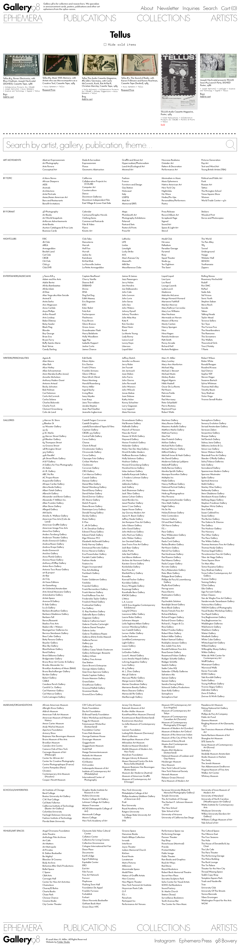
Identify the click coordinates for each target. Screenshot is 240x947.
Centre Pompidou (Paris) (54, 767)
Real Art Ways (168, 862)
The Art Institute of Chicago (175, 798)
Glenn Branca (89, 323)
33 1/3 (45, 429)
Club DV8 (46, 267)
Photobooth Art (129, 214)
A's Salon (46, 467)
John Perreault (129, 383)
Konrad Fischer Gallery (133, 579)
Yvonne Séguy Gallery (212, 686)
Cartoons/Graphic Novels (94, 214)
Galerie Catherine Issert (94, 620)
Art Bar (45, 575)
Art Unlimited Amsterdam (54, 588)
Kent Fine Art (128, 569)
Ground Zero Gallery (92, 694)
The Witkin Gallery (210, 541)
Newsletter (168, 8)
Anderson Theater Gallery (55, 537)
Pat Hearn (166, 389)
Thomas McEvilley (210, 386)
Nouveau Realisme (171, 159)
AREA (45, 245)
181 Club (46, 241)
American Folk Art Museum (55, 714)
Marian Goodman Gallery (134, 684)
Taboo (204, 311)
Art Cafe (46, 840)
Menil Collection (130, 736)
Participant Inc (129, 900)
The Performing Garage (212, 855)
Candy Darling (49, 349)
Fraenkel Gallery (90, 585)
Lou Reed (166, 282)
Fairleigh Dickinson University (56, 814)
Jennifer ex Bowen (131, 360)
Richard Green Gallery (173, 620)
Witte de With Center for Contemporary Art (213, 657)
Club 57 (46, 264)
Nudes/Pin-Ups (169, 197)
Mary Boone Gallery (171, 423)
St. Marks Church (170, 891)
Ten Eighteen (168, 264)
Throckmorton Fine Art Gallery (216, 553)
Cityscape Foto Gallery (93, 458)
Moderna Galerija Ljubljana (175, 461)
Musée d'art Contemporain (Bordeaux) (175, 745)
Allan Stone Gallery (51, 506)
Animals (46, 187)
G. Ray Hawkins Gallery (93, 611)
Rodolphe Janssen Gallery (174, 642)
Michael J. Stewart (170, 370)
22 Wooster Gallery (51, 426)
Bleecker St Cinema (51, 859)
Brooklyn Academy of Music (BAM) (59, 668)
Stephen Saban (208, 301)
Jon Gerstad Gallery (132, 541)
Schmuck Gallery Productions (176, 687)
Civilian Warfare (90, 461)
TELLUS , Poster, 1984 (177, 113)
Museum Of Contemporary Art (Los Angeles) (176, 706)
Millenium (126, 865)
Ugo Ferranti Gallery (211, 591)
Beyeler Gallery (50, 642)
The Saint (166, 267)
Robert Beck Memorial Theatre (176, 872)
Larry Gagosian (129, 405)
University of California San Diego (178, 817)
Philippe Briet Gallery (172, 576)
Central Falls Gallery (92, 436)
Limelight (126, 248)
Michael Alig (168, 367)
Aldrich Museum (50, 711)
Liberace (126, 346)
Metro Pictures (129, 862)
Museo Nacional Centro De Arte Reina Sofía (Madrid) (137, 762)
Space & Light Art (170, 227)
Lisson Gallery (129, 645)
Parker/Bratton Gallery (173, 544)
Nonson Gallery (169, 518)
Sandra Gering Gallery (173, 684)
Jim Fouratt (127, 367)
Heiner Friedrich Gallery (134, 442)
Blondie (46, 330)
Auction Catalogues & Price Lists (57, 227)
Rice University (129, 805)
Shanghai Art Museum (212, 738)
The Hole (205, 840)
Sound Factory (168, 888)
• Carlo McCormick (90, 89)
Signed (165, 221)
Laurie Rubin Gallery (132, 617)
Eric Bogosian (88, 301)
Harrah (85, 245)
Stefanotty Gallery (210, 490)
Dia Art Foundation (91, 711)
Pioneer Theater (169, 837)
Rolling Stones (208, 275)
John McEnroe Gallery (133, 531)
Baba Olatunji (49, 320)
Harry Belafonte (90, 333)
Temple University (170, 795)
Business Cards (49, 230)
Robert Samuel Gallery (173, 639)
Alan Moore (48, 360)
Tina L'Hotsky (207, 346)
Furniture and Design (132, 184)
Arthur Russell (49, 314)
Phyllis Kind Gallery (171, 585)
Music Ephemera (170, 181)
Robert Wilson (208, 357)
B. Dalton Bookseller (52, 853)
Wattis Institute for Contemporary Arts (217, 806)
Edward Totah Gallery (92, 534)
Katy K (125, 320)
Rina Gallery (168, 626)
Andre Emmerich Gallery (54, 540)
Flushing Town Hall (91, 884)
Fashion (126, 178)
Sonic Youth (206, 298)
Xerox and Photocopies (212, 217)
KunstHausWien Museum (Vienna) (138, 714)
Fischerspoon (88, 314)
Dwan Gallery (89, 518)
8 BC (44, 238)
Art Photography (50, 163)
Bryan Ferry (48, 339)
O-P (124, 891)
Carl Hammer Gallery (53, 690)
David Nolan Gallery (92, 493)
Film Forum (87, 871)
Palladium (166, 245)
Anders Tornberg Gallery (54, 534)
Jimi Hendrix (128, 285)
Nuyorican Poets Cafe (132, 888)
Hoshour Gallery (130, 461)
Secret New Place (170, 875)
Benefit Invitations (51, 203)
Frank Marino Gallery (92, 592)
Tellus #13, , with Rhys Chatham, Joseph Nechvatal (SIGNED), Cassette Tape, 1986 (19, 81)
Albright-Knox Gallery (53, 707)
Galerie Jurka (88, 630)
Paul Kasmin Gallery (171, 557)
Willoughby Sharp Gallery (213, 648)
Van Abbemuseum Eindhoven (215, 766)
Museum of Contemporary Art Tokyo (176, 712)
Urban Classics (208, 594)
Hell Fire (86, 248)
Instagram (164, 940)
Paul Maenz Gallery (171, 560)
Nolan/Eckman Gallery (173, 512)
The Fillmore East (209, 833)
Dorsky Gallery (89, 515)
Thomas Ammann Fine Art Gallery (217, 544)
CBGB (45, 257)
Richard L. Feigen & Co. (173, 623)
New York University (132, 789)
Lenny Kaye (128, 342)
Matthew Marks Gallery (173, 429)
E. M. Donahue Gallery (93, 528)
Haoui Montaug (89, 380)
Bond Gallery (48, 652)
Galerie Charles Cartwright (95, 624)
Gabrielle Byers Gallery (93, 614)
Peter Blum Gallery (171, 572)
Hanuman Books (130, 833)
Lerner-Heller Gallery (132, 633)
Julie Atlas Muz (129, 317)
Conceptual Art (49, 169)
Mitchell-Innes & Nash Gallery (176, 455)
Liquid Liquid (168, 275)
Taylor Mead (207, 317)
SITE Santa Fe (207, 741)
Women (205, 197)
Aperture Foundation (52, 729)
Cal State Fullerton (51, 802)
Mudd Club (167, 238)
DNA (84, 291)
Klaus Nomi (127, 326)
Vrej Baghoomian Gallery (213, 617)
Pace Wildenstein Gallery (174, 534)
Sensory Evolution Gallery (213, 423)
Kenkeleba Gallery (131, 566)
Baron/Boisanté (50, 620)
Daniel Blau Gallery (91, 483)
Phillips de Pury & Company (214, 713)
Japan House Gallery (132, 509)
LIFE (124, 241)
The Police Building (210, 858)
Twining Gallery (208, 582)
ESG (84, 304)
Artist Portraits (49, 193)
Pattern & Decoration (172, 166)
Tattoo (204, 187)
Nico (164, 330)
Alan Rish (46, 364)
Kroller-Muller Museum (133, 711)
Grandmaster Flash (91, 330)
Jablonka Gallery (130, 483)
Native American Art (172, 184)
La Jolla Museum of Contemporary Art (138, 725)
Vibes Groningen (209, 897)
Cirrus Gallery (89, 455)
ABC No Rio (48, 474)
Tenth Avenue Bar (170, 900)
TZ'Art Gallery (208, 585)
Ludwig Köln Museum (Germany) (138, 733)
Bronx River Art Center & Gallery (58, 661)
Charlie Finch (48, 405)
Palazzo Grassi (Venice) (173, 777)
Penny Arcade (168, 342)
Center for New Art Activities (56, 881)
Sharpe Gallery (208, 436)
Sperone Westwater (210, 474)
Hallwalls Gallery (130, 426)
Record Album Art (170, 214)
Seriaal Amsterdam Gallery (214, 426)
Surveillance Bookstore (173, 897)
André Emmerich (50, 550)
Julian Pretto (128, 550)
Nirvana (166, 241)
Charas (85, 442)
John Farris (127, 376)
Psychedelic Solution (171, 601)
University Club (208, 887)
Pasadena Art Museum (212, 704)
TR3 (203, 245)
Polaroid (126, 221)
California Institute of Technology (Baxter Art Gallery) (58, 807)
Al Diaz (45, 291)
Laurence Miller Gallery (133, 613)
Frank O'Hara (89, 367)
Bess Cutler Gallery (51, 636)
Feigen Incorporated (92, 566)
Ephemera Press (195, 940)
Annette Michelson (51, 376)
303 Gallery (48, 451)
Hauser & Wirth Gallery (133, 436)
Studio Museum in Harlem (213, 756)
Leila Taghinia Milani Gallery (135, 623)
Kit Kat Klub (87, 260)
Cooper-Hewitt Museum (54, 779)
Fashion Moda (89, 560)
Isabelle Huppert (90, 342)
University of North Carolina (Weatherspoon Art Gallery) (216, 800)
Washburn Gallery (210, 629)
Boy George (48, 333)
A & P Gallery (48, 461)
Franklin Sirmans (90, 370)
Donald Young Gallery (93, 512)
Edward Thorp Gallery (93, 531)
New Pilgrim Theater (132, 881)
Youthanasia (207, 264)
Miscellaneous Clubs (131, 267)
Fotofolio (86, 582)
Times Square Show (210, 193)
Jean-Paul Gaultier (91, 408)
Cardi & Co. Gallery (52, 687)
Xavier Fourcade (209, 670)
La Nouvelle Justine (91, 264)
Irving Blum (87, 392)
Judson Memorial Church (134, 849)
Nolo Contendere (170, 515)
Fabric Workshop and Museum (97, 717)
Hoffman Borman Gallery (134, 455)
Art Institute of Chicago (53, 789)
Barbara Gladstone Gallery (55, 613)
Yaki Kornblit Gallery (211, 677)
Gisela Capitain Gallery (93, 675)
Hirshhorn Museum (91, 758)
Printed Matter (169, 849)
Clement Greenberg (52, 408)
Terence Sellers (208, 320)
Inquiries (191, 8)
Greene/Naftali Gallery (93, 687)
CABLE (45, 680)
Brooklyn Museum (51, 742)
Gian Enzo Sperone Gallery (95, 671)
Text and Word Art (210, 166)
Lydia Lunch (167, 288)
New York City (168, 187)
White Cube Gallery (211, 639)
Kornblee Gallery (130, 582)
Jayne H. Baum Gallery (133, 515)
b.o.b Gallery (48, 607)
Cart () (229, 8)
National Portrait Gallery (173, 486)
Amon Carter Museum (53, 723)
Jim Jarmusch (128, 370)
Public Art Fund (208, 716)
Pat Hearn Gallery (170, 547)
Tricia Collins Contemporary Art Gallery (216, 574)
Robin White (207, 360)
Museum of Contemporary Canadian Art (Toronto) (174, 718)
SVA (124, 820)
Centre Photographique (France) (58, 764)
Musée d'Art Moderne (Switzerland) (172, 751)
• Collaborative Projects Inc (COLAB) (19, 87)
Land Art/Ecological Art (133, 166)
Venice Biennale (209, 893)
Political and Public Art (211, 178)
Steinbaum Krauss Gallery (213, 496)
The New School (169, 807)
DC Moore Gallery (91, 499)
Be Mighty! (47, 856)
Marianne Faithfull (170, 301)
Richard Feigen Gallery (173, 617)
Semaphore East (170, 696)
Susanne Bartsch (209, 380)
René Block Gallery (171, 607)
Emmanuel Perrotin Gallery (95, 547)
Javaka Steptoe (89, 405)
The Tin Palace (208, 865)
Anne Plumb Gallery (52, 556)
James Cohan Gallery (132, 496)
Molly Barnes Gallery (172, 467)
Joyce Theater (129, 846)
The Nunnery (207, 531)
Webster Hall (207, 257)
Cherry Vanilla (89, 279)
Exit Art (85, 868)
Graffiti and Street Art (132, 159)
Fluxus (85, 166)
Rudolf (204, 282)
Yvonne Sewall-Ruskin (211, 399)
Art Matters (47, 843)
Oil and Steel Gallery (172, 522)
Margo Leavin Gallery (132, 680)
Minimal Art (127, 169)
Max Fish (166, 436)
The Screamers (208, 336)
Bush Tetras (47, 346)
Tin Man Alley (207, 563)
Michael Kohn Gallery (172, 445)
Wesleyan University (211, 810)
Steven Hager (208, 376)
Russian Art (206, 184)
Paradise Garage (170, 248)
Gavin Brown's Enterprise (94, 665)
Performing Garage (171, 833)
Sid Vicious (206, 295)
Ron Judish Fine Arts (171, 645)
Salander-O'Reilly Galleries (175, 671)
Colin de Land (49, 411)
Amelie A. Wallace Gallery (55, 515)
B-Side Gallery (49, 604)
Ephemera (22, 18)
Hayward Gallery (130, 439)
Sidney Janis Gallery (211, 442)
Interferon (127, 843)
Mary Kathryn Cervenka (173, 307)
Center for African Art (53, 757)
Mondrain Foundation (132, 754)
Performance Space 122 (173, 830)
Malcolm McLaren (170, 295)
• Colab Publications (170, 118)
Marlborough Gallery (132, 696)
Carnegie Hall (49, 878)
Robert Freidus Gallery (172, 629)
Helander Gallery (130, 445)
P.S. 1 (164, 528)
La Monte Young (130, 333)
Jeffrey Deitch (128, 357)
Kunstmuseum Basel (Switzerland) (138, 717)
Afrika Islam (48, 288)
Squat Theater (168, 257)
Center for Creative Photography (58, 761)
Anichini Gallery (50, 553)
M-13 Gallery (128, 668)
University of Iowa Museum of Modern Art (215, 791)
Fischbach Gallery (91, 572)
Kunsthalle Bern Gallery (133, 592)
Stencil (165, 230)
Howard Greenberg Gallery (135, 464)
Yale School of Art (209, 822)
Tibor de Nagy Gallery (212, 557)
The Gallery (207, 525)
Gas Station (127, 187)
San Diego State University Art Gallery (136, 816)
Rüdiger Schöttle (169, 661)
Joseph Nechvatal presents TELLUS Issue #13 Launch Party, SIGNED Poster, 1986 (217, 82)
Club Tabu (87, 238)
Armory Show (49, 733)
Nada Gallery (168, 480)
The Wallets (207, 339)
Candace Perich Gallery (53, 684)
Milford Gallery (169, 451)
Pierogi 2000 (168, 588)
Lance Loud (127, 339)
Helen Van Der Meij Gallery (135, 448)
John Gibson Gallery (132, 525)
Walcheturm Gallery (211, 626)
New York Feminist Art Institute (136, 884)
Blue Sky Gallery (50, 645)
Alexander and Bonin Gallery (56, 496)
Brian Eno (47, 336)
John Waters (128, 307)
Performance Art (170, 169)
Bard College (48, 792)
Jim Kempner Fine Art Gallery (136, 522)
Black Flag (47, 326)
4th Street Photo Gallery (54, 458)
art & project (48, 572)
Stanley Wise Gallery (211, 486)
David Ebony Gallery (92, 490)
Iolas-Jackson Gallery (132, 471)
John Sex (126, 304)
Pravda (165, 846)
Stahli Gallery (207, 483)
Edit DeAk (87, 357)
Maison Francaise (90, 805)
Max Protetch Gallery (172, 439)
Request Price (48, 89)
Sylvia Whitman (208, 383)
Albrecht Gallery (50, 493)
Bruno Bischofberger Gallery (56, 671)
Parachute (127, 897)
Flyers (85, 227)
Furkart (85, 897)
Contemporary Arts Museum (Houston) (56, 775)
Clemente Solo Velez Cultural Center (96, 832)
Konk (124, 330)
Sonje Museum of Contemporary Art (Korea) (217, 746)
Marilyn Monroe (169, 304)
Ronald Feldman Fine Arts (174, 648)
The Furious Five (209, 326)
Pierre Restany (169, 405)
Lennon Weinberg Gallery (134, 626)
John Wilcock (128, 389)
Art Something (49, 585)
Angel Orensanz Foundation (56, 830)
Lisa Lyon (166, 279)
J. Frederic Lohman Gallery (135, 477)
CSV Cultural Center (92, 704)
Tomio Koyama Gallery (212, 566)
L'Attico (125, 598)
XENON (205, 260)
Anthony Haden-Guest (53, 380)
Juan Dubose (128, 396)
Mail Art (126, 200)
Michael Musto (169, 373)
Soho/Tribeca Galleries (212, 461)
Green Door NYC (90, 906)
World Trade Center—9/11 (213, 200)
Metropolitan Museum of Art (135, 739)
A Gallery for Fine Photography (57, 464)
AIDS (44, 184)
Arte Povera (48, 166)
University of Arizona (172, 814)
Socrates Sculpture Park (173, 878)
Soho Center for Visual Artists (176, 881)
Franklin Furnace (90, 890)
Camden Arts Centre (52, 745)
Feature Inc (87, 563)
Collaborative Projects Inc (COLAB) (94, 182)
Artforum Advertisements (54, 221)
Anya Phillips (48, 311)
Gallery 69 (87, 646)
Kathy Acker (128, 399)
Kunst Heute (128, 856)
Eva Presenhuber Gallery (94, 553)
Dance (85, 193)
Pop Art (204, 163)
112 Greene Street (50, 445)
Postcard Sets (128, 224)
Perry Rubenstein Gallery (174, 569)
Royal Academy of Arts (133, 808)
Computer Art (89, 187)
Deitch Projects (89, 502)
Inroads (125, 840)
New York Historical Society (175, 771)
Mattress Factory (170, 432)
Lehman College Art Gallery (96, 802)
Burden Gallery (49, 674)
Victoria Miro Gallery (211, 604)
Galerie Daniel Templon (93, 627)
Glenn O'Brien (89, 373)
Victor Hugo (207, 396)
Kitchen (125, 853)
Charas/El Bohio (50, 888)
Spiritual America (209, 480)
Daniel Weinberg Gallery (94, 486)
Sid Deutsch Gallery (210, 439)
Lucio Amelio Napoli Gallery (135, 658)
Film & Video (88, 224)
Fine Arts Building (90, 569)
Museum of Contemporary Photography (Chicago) (174, 723)
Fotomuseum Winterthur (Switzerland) (94, 725)
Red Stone (166, 865)
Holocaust (127, 190)
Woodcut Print (208, 214)
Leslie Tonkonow (130, 636)
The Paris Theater (209, 852)
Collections (163, 18)
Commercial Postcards (93, 221)
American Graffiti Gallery (54, 524)
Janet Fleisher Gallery (132, 502)
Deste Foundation (90, 707)
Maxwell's (126, 260)
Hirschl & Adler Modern (133, 451)
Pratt (124, 802)
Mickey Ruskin (168, 376)
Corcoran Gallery (90, 467)
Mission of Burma (170, 320)
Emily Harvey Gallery (92, 544)
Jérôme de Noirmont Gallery (136, 560)
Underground (207, 251)
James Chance (89, 349)
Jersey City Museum (131, 704)
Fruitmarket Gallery (91, 604)
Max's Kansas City (130, 257)
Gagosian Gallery (90, 617)
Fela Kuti (86, 311)
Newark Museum (170, 774)
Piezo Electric (168, 591)
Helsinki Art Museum (92, 755)
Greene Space (129, 830)
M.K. (124, 254)
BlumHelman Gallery (52, 648)
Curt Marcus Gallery (92, 474)
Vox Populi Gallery (210, 613)
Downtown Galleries (92, 196)
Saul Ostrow (207, 370)
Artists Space (48, 598)
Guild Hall (87, 748)
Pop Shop (166, 840)
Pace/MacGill (168, 537)
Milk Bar (126, 264)
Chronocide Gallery (91, 451)
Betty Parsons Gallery (52, 639)
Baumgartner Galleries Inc (55, 629)
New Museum (168, 764)
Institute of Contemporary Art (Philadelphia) (96, 772)
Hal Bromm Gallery (131, 423)
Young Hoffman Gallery (212, 683)
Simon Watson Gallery (212, 451)
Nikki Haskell (168, 383)
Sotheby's (205, 750)
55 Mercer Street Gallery (54, 436)
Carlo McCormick (50, 396)
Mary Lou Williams (171, 311)
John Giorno (128, 380)
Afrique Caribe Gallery (53, 483)
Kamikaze (87, 257)
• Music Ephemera (27, 89)
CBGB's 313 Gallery (91, 432)
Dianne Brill (87, 282)
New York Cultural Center (174, 767)
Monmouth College (91, 814)
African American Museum (55, 704)
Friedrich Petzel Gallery (93, 601)
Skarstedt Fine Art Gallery (213, 455)
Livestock (126, 648)
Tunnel (204, 248)
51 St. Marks (48, 432)
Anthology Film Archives (54, 837)
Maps (124, 211)
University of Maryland (212, 795)
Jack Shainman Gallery (133, 490)
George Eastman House (93, 736)
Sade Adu (206, 291)
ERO (84, 865)
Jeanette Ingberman (92, 411)
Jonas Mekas (128, 392)
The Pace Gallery (209, 537)
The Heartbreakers (210, 330)
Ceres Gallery (89, 439)
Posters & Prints (129, 227)
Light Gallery (128, 642)
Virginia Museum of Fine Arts (215, 769)
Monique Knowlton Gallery (174, 474)
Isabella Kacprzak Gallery (134, 474)
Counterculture (89, 190)
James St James (129, 275)
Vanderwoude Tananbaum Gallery (217, 601)
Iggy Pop (86, 339)
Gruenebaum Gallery (132, 420)
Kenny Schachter (130, 402)
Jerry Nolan (128, 282)
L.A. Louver (127, 601)
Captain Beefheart (91, 275)
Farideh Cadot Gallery (93, 557)
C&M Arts (47, 875)
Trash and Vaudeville (211, 881)
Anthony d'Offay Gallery (54, 562)
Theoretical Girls (209, 342)
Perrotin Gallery (169, 566)
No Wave (166, 193)
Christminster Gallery (92, 448)
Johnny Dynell (129, 311)
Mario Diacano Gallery (133, 690)
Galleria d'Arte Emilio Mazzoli (96, 636)
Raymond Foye (169, 408)
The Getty (206, 760)
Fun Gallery (88, 608)
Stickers (205, 211)
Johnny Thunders (130, 314)
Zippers (205, 267)
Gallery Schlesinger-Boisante (96, 652)
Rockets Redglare (170, 349)
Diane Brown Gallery (92, 506)
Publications (89, 18)
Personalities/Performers (173, 200)
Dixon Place (88, 849)
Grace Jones (88, 326)
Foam (85, 576)
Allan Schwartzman (51, 370)
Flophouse (87, 881)
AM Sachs (47, 512)
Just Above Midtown (131, 557)
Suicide (204, 307)
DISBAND (87, 285)
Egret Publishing (90, 858)
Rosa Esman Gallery (171, 652)
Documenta (87, 852)
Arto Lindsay (48, 317)
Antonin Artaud (49, 383)
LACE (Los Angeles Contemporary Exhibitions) (138, 606)
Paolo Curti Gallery (171, 541)
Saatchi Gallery (169, 664)
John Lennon (128, 295)
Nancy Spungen (169, 326)
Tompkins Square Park (211, 878)
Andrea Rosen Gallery (53, 543)
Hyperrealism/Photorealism (135, 163)
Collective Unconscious (93, 842)
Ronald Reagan (208, 364)
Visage (204, 254)
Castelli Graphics (90, 423)
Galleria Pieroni (89, 639)
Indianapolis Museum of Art (95, 768)
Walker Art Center (210, 772)
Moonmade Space (131, 868)
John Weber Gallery (132, 537)
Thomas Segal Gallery (212, 550)
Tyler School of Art (170, 811)
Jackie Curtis (88, 346)
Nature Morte (168, 490)
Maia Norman (129, 411)
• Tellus (36, 91)
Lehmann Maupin (130, 620)
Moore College (89, 817)
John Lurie (127, 298)
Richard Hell (167, 346)
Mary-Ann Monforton (172, 364)
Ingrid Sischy (88, 389)
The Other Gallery (210, 534)
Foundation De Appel (92, 887)
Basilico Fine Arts (50, 623)
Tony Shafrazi (207, 392)
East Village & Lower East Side (96, 202)
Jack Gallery (128, 486)
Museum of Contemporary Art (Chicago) (136, 780)
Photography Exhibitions (133, 217)
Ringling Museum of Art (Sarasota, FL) (217, 724)
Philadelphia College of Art (135, 792)
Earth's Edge (88, 855)
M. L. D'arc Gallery (131, 671)
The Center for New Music (174, 904)
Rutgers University (130, 811)
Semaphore (167, 693)
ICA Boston (87, 761)
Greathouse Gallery (92, 684)
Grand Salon (88, 681)
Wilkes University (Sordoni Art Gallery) (215, 815)
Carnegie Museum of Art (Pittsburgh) (54, 753)
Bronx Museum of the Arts (54, 739)
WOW (204, 903)
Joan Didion (127, 373)
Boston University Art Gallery (56, 796)
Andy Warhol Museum (53, 726)
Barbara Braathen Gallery (55, 610)
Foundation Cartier (91, 729)
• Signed (29, 91)
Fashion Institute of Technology (57, 817)
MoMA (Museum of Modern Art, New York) (137, 750)
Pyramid (166, 251)
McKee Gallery (169, 442)
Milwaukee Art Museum (133, 742)
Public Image (168, 853)
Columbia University (52, 811)
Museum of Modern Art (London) (177, 728)
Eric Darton (87, 364)
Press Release (168, 211)
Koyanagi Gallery (130, 589)
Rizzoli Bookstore (170, 868)
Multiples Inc (168, 477)
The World (206, 238)
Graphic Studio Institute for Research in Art (95, 791)
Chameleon (48, 884)
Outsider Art (168, 163)
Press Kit (126, 230)
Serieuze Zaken (208, 429)
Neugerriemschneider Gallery (176, 499)
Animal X (46, 298)
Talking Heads (208, 314)
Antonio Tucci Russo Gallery (55, 569)
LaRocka (126, 238)
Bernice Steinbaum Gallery (55, 633)
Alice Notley (48, 367)
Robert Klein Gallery (171, 633)
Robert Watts (168, 411)
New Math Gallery (170, 502)
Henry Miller (88, 386)
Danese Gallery (89, 480)
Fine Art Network (90, 874)
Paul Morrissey (169, 399)
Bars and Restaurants (52, 200)
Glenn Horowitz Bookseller (95, 900)
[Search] (120, 147)
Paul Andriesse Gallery (172, 553)
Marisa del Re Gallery (132, 693)
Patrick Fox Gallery (171, 550)
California (87, 178)
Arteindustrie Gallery (52, 594)
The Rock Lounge (209, 862)
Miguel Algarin (169, 380)
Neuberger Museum (171, 761)
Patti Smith (167, 339)
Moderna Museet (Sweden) (135, 745)
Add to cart (8, 97)
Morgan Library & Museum (135, 757)
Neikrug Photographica (173, 493)
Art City (46, 578)
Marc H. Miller (168, 357)
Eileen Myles (88, 360)
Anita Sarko (48, 301)
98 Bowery (226, 940)
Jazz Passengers (130, 279)
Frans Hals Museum (91, 733)
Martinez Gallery (170, 420)
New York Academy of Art (94, 820)
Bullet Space (48, 868)
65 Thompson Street (52, 442)
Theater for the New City (213, 868)
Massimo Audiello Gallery (174, 426)
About (147, 8)
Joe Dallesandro (130, 288)
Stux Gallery (207, 509)
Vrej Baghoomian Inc (211, 620)
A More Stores (49, 178)
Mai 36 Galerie (129, 674)
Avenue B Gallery (51, 601)
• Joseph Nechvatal (11, 89)
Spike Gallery (207, 477)
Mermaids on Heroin (172, 317)
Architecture (48, 190)
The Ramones (207, 333)
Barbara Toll (48, 617)
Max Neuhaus (168, 314)
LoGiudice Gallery (131, 652)
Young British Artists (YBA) (213, 169)
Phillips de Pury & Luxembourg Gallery (176, 581)
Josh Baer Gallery (130, 547)
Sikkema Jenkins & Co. (212, 445)
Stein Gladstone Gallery (212, 493)
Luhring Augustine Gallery (134, 661)
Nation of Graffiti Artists (133, 875)
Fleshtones (87, 317)
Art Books (47, 214)
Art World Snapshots (52, 217)
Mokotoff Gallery (170, 464)
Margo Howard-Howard (173, 298)
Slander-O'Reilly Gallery (213, 458)
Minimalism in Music (171, 178)
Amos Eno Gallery (51, 531)
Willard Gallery (208, 645)
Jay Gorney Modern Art (133, 512)
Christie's (46, 770)
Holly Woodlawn (90, 336)
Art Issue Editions (50, 582)
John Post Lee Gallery (132, 534)
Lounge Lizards (169, 285)
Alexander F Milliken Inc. (54, 499)
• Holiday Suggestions (102, 91)
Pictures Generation (210, 159)
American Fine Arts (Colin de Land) (56, 520)
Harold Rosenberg (91, 383)
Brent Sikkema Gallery (53, 655)
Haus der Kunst (129, 432)
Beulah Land (48, 251)
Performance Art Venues (134, 904)
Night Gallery (168, 506)
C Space (46, 872)
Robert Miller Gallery (172, 636)
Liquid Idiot (127, 349)
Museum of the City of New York (177, 737)
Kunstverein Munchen (132, 720)
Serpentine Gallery (210, 432)
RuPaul (204, 288)
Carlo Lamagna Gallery (53, 696)
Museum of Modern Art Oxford (176, 731)
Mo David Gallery (170, 458)
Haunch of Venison (131, 429)
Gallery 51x (87, 643)
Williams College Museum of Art (216, 819)
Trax (203, 884)
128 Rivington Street (51, 448)
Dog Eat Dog (88, 295)
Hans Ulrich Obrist (91, 376)
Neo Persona (168, 496)
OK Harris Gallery (170, 525)
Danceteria (87, 241)
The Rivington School (211, 190)
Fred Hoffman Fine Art (93, 595)
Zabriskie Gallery (209, 689)
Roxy (164, 254)
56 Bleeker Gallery (51, 439)
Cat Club (46, 254)
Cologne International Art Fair (96, 846)
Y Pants (204, 349)
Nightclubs (167, 190)
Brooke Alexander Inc (53, 664)
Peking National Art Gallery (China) (214, 709)
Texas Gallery (207, 515)
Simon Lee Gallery (210, 448)
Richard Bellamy (169, 613)
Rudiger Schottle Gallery (173, 658)
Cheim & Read (89, 445)
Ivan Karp (87, 399)
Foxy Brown (88, 320)
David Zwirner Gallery (93, 496)
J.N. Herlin (127, 480)
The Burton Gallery (210, 518)
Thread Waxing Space (212, 871)
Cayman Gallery (90, 429)
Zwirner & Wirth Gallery (212, 696)
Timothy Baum (208, 389)
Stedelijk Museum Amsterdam (215, 753)
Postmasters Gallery (171, 594)
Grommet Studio (90, 690)
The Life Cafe (207, 849)
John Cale (127, 291)
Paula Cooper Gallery (172, 563)
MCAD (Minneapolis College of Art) (97, 810)
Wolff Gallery (207, 661)
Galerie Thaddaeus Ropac (94, 633)
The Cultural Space (210, 830)
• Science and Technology (14, 91)
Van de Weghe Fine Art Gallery (216, 598)
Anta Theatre (48, 833)
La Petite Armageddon (93, 267)
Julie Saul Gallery (130, 553)
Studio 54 (166, 260)
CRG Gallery (88, 471)
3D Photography (50, 211)
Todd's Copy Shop (209, 874)
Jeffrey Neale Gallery (132, 518)
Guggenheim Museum (93, 745)
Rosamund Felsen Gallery (174, 655)
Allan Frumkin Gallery (53, 502)
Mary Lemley (168, 360)
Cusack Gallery (89, 477)
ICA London (88, 764)
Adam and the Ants (51, 279)
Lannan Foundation (131, 729)
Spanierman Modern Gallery (215, 471)
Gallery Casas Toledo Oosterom (97, 649)
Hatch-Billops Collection (133, 837)
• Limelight (222, 89)
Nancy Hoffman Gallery (173, 483)
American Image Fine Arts (55, 527)
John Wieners (128, 386)
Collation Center (90, 836)
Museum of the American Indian (177, 734)
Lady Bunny (127, 336)
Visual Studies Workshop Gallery (216, 610)
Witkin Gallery (208, 652)
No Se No (166, 509)
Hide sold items (122, 44)
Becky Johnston (49, 386)
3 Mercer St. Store (51, 420)
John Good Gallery (131, 528)
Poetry (165, 203)
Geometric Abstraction (93, 169)
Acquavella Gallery (51, 480)
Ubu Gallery (207, 588)
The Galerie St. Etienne (212, 522)
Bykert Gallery (49, 677)
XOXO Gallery (208, 673)
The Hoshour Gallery (211, 528)
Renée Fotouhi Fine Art (173, 610)
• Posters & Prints (187, 119)
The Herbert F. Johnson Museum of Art (177, 803)
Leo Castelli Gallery (131, 629)
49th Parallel (48, 455)
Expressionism (89, 163)
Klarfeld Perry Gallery (132, 572)
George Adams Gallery (93, 668)
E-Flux (85, 522)
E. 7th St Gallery (90, 525)
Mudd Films (127, 872)
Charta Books (49, 891)
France (125, 181)
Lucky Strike (128, 251)
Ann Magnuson (49, 304)
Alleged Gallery (50, 509)
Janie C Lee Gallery (131, 506)
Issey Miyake (88, 396)
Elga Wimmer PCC (91, 537)
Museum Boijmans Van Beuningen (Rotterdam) (138, 768)
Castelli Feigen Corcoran (94, 420)
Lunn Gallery (128, 664)
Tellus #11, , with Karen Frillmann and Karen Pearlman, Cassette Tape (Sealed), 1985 (139, 80)
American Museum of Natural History (56, 719)
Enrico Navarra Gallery (93, 550)
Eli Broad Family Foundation (95, 714)
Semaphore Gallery (210, 420)
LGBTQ (125, 197)
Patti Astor (166, 396)
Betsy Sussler (48, 323)
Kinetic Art (87, 230)
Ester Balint (87, 307)
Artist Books (48, 224)
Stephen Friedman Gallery (214, 502)
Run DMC (205, 285)
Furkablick (87, 893)
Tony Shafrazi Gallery (211, 569)
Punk (203, 181)
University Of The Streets (213, 890)
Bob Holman (48, 389)
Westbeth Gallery (209, 636)
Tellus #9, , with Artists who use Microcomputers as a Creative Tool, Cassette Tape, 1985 (59, 80)
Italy (124, 193)
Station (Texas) (169, 894)
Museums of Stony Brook (173, 740)
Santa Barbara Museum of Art (215, 735)
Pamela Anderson (170, 336)
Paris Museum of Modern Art (175, 780)
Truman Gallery (208, 578)
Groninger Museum (91, 739)
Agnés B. (46, 357)
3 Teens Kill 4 (48, 275)
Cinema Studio (49, 900)
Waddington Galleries (212, 623)
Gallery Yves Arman (92, 659)
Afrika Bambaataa (51, 285)
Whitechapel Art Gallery (213, 642)
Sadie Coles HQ (169, 668)
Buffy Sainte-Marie (51, 342)
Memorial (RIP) (129, 203)
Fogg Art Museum (90, 720)
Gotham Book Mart (91, 903)
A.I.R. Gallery (49, 471)
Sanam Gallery (169, 680)
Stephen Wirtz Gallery (212, 506)
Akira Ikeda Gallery (52, 486)
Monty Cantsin (169, 323)
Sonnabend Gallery (210, 467)
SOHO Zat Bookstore (172, 884)
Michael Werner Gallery (173, 448)
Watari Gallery (208, 633)
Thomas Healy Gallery (212, 547)
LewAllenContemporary (133, 639)
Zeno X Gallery (208, 693)
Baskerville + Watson (52, 626)
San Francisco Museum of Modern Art (217, 730)
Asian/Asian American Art (55, 197)
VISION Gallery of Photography (216, 607)
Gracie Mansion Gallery (93, 678)
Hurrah (85, 251)
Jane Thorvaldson (90, 402)
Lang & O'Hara (129, 610)
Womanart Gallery (210, 664)
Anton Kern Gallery (51, 566)
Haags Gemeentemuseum (95, 752)
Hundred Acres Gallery (133, 467)
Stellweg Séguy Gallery (212, 499)
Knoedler (126, 576)
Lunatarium (127, 859)
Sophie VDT (206, 373)
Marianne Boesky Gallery (134, 687)
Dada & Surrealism (91, 159)
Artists (224, 18)
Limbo (125, 245)
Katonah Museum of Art (133, 707)
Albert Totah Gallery (52, 490)
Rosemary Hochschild (211, 279)
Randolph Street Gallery (173, 604)
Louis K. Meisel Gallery (133, 655)
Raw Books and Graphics (173, 859)
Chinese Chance (50, 897)
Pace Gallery (168, 531)
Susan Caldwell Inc (210, 512)
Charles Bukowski (50, 402)
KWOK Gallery (129, 595)
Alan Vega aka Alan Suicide (55, 295)
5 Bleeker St (48, 423)
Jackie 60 (86, 254)
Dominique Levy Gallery (94, 509)
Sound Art (166, 224)
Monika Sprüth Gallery (172, 471)
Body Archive (48, 862)
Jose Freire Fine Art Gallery (135, 544)
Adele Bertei (48, 282)
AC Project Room (50, 477)
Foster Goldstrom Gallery (94, 579)
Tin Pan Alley (207, 241)
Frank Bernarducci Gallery (95, 589)
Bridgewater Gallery (52, 658)
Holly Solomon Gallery (133, 458)
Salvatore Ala (168, 674)
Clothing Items (89, 217)
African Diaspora (50, 181)
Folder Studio (63, 941)
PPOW (165, 598)
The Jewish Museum (210, 763)
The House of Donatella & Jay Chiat (215, 845)
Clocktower (87, 464)
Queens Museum (209, 720)
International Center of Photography (93, 778)
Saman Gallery (169, 677)
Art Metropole (49, 846)
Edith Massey (88, 298)
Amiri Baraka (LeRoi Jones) (55, 373)
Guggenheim (88, 742)
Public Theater (168, 856)
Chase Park (47, 894)
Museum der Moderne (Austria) (137, 772)
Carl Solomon (49, 392)
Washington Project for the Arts (216, 900)
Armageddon (49, 248)
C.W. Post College (50, 799)
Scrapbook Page (169, 217)
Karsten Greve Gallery (133, 563)
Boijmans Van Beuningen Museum (58, 736)
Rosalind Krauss (208, 367)
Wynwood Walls (209, 667)
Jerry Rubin (127, 364)
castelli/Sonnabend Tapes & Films (98, 426)
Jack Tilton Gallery (131, 493)
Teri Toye (205, 323)
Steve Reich (206, 304)
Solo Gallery (207, 464)
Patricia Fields (168, 392)
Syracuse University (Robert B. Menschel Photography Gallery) (178, 791)
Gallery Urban (89, 655)
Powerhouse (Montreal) (173, 843)
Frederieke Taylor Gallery (94, 598)
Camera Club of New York (55, 748)
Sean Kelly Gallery (171, 690)
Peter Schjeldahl (169, 402)
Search (210, 8)
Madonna (166, 291)
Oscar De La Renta (171, 386)
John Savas (127, 301)
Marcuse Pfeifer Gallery (133, 677)
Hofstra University (91, 795)
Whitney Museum (209, 775)
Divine (85, 288)
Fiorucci (86, 878)
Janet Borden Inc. (130, 499)
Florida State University (53, 821)
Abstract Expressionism (53, 159)
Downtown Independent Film (96, 199)
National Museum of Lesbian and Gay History (177, 757)
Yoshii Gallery (208, 680)
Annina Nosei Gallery (52, 559)
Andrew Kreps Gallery (53, 546)
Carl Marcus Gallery (52, 693)
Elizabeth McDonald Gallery (95, 541)
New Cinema (128, 878)
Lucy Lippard (128, 408)
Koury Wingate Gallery (133, 585)
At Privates (47, 849)
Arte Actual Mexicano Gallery (56, 591)
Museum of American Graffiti (136, 775)
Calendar (86, 211)
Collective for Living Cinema (95, 839)
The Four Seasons (209, 837)
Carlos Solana (49, 399)
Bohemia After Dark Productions (57, 865)
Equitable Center (90, 862)
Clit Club (46, 260)
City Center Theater (52, 904)
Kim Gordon (128, 323)
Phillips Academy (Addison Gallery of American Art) (138, 797)
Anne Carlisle (49, 307)
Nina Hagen (168, 333)
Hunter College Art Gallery (95, 798)
